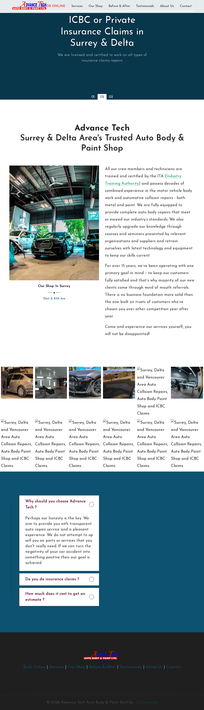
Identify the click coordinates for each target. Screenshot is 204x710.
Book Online (34, 667)
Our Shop (96, 6)
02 (102, 97)
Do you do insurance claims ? (52, 579)
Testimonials (145, 6)
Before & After (119, 6)
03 (111, 97)
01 (93, 97)
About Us (167, 6)
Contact (186, 6)
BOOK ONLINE (53, 6)
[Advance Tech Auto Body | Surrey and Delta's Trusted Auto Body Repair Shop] (54, 223)
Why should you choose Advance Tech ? (55, 504)
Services (77, 6)
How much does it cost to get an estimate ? (55, 597)
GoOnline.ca (147, 702)
